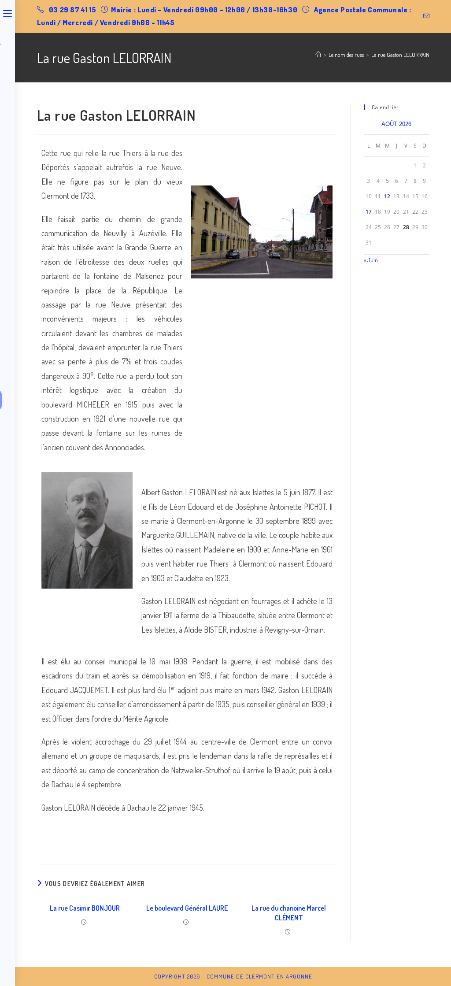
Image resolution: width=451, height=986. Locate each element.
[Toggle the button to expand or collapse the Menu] (7, 11)
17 (369, 211)
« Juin (371, 259)
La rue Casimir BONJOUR (85, 908)
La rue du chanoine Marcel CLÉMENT (288, 913)
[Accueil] (318, 54)
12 (387, 196)
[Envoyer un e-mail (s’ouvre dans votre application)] (425, 16)
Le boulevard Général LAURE (187, 908)
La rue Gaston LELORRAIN (400, 54)
